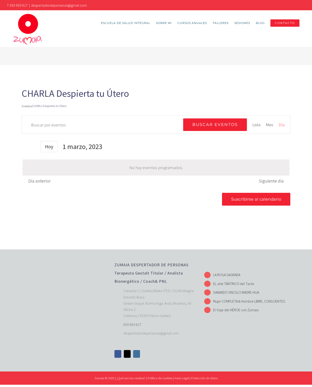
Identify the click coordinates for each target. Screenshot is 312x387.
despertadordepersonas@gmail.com (59, 5)
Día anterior (39, 181)
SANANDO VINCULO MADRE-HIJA (236, 292)
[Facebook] (117, 354)
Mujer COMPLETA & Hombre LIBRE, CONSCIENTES (249, 301)
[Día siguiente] (32, 147)
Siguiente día (271, 181)
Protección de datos (204, 378)
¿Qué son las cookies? (130, 378)
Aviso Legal (182, 378)
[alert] (156, 167)
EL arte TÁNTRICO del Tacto (233, 283)
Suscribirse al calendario (256, 199)
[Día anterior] (24, 147)
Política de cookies (160, 378)
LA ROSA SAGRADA (226, 274)
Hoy (49, 147)
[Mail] (127, 354)
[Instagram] (136, 354)
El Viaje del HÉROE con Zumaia (236, 310)
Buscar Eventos (215, 124)
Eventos (27, 106)
